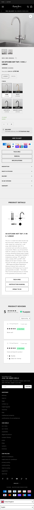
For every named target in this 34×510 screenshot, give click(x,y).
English (16, 483)
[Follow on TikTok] (21, 479)
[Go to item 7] (10, 51)
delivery (4, 395)
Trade (2, 1)
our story (4, 426)
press (3, 440)
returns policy (6, 468)
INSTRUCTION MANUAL (17, 284)
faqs (3, 412)
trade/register (6, 407)
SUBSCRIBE (28, 386)
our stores (5, 429)
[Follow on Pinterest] (12, 479)
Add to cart (17, 138)
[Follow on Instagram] (7, 479)
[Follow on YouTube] (17, 479)
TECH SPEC (17, 152)
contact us (5, 404)
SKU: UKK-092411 (8, 58)
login (3, 401)
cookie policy (6, 465)
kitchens (4, 449)
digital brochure (7, 434)
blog (3, 443)
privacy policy (6, 462)
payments (5, 471)
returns (4, 398)
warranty (4, 473)
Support (9, 1)
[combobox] (17, 502)
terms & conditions (7, 456)
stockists (4, 409)
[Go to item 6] (4, 51)
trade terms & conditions (9, 459)
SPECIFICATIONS (17, 160)
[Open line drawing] (17, 218)
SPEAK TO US (17, 289)
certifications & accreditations (11, 418)
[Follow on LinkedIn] (26, 479)
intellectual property (8, 415)
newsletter (5, 431)
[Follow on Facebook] (3, 479)
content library (6, 437)
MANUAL (17, 156)
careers (4, 446)
